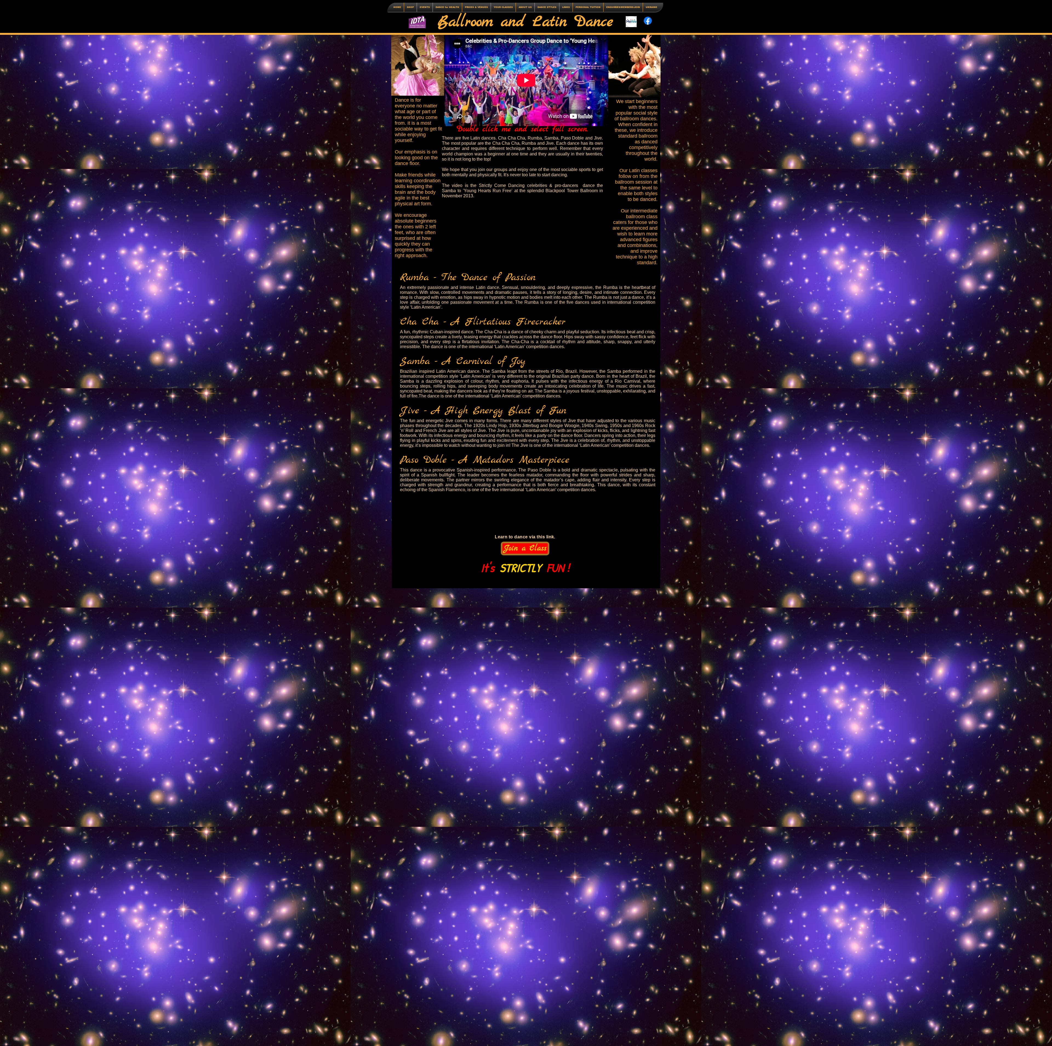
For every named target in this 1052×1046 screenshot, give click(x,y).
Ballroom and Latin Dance (525, 22)
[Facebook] (647, 20)
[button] (425, 7)
